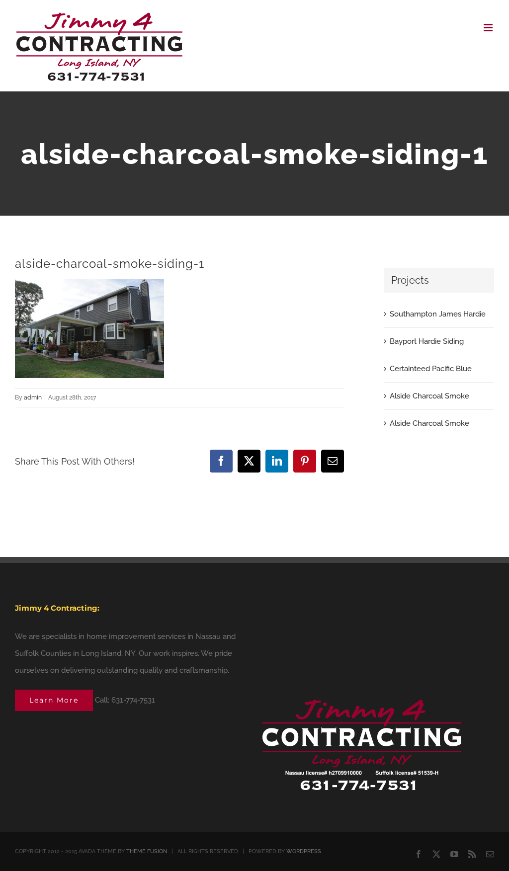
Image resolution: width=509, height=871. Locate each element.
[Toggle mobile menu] (489, 27)
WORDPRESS (303, 851)
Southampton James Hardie (438, 314)
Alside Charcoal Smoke (429, 396)
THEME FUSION (146, 851)
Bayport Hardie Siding (427, 341)
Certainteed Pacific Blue (431, 368)
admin (33, 397)
